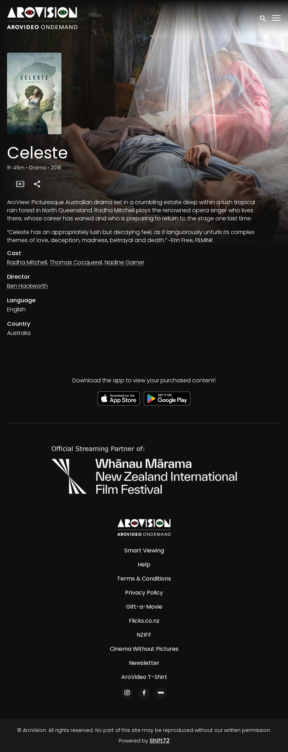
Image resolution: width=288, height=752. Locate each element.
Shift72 (160, 741)
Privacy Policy (144, 593)
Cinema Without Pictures (144, 649)
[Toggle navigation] (277, 18)
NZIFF (144, 635)
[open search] (263, 18)
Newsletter (144, 663)
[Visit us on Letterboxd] (160, 692)
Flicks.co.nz (144, 621)
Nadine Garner (124, 262)
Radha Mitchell (27, 262)
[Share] (37, 183)
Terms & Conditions (144, 579)
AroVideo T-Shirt (144, 677)
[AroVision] (144, 527)
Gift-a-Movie (144, 607)
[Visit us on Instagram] (127, 692)
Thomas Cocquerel (76, 262)
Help (144, 564)
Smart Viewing (144, 550)
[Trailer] (20, 183)
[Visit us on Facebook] (144, 692)
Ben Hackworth (27, 286)
